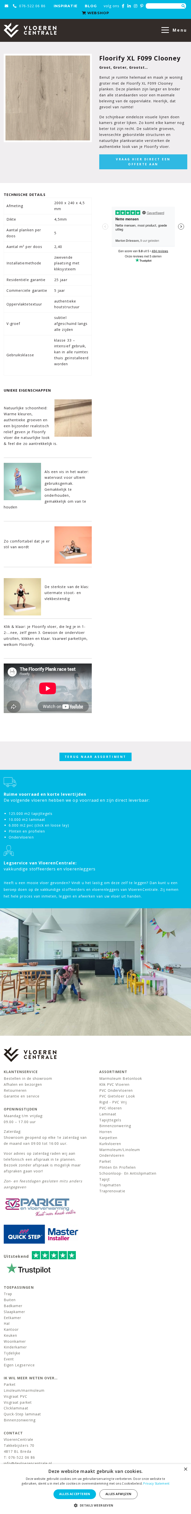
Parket (105, 1161)
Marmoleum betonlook (120, 1078)
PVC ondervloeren (116, 1090)
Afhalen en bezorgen (23, 1084)
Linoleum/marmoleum (24, 1390)
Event (9, 1359)
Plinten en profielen (117, 1167)
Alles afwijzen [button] (118, 1494)
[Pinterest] (141, 6)
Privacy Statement (156, 1483)
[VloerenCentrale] (30, 30)
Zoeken (183, 6)
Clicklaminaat (16, 1408)
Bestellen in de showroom (28, 1078)
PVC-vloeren (110, 1108)
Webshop (97, 13)
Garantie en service (22, 1096)
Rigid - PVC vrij (113, 1102)
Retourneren (15, 1090)
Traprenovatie (112, 1191)
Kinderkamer (15, 1347)
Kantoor (11, 1329)
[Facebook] (123, 6)
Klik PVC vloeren (114, 1084)
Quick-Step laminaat (22, 1414)
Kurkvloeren (110, 1143)
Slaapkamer (14, 1311)
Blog (91, 6)
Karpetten (108, 1137)
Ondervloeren (111, 1155)
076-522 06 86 (32, 5)
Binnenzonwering (115, 1125)
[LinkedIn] (129, 6)
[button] (95, 1505)
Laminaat (107, 1114)
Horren (105, 1131)
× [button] (185, 1469)
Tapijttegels (110, 1120)
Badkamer (13, 1305)
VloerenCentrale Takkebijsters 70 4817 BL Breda (19, 1445)
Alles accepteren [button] (74, 1494)
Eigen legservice (19, 1365)
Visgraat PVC (15, 1396)
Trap (8, 1293)
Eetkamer (12, 1317)
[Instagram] (136, 6)
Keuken (10, 1335)
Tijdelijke (12, 1353)
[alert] (95, 1489)
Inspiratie (65, 6)
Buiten (10, 1299)
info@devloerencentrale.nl (28, 1463)
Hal (7, 1323)
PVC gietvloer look (117, 1096)
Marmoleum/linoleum (119, 1149)
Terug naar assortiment (95, 757)
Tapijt (104, 1179)
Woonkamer (15, 1341)
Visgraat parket (18, 1402)
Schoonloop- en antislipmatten (127, 1173)
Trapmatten (110, 1185)
